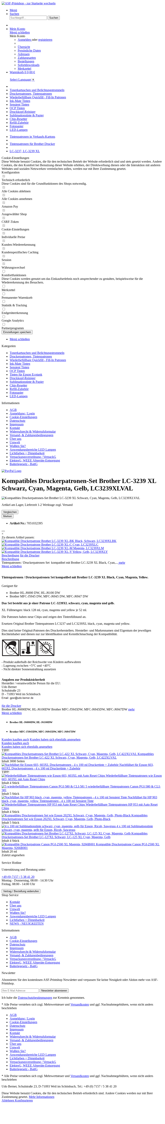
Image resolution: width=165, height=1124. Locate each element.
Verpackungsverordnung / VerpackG (33, 457)
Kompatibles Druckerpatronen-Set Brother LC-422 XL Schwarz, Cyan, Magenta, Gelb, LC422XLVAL (78, 755)
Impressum (17, 424)
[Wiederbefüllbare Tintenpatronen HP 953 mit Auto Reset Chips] (44, 804)
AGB (13, 410)
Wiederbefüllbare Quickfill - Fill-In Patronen (38, 360)
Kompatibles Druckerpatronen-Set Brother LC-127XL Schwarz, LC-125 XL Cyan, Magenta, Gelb (74, 835)
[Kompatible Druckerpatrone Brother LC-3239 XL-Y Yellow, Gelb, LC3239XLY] (55, 551)
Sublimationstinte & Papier (27, 381)
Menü (13, 10)
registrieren (45, 39)
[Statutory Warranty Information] (3, 531)
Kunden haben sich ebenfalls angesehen (55, 739)
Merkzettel (24, 68)
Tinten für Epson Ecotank (26, 374)
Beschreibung (10, 555)
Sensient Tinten (19, 367)
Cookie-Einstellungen (23, 417)
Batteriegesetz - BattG (24, 464)
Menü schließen (20, 32)
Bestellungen (26, 61)
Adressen (24, 54)
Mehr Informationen (41, 1097)
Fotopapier (16, 392)
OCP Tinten (17, 371)
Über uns (15, 438)
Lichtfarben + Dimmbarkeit (27, 453)
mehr (121, 562)
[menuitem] (86, 10)
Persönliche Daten (29, 50)
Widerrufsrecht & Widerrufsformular (33, 431)
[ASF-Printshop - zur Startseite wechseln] (29, 3)
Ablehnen (8, 1100)
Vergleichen (10, 512)
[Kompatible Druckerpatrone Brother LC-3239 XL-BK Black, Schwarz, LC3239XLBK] (59, 541)
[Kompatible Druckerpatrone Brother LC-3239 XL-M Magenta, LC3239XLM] (53, 548)
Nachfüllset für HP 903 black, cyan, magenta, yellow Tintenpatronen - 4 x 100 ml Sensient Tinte (79, 799)
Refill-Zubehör (19, 389)
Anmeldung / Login (22, 413)
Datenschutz (17, 420)
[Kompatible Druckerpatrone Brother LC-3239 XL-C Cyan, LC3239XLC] (50, 544)
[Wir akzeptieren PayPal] (11, 471)
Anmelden (25, 39)
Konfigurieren (24, 1100)
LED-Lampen (19, 396)
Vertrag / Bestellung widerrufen (21, 891)
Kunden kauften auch (15, 739)
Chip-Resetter (18, 385)
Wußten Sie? (18, 446)
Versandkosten (79, 1004)
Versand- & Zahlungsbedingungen (31, 435)
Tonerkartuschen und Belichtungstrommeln (37, 353)
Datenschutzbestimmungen (35, 997)
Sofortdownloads (28, 65)
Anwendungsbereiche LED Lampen (33, 449)
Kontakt (15, 428)
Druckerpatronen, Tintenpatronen (31, 356)
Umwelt (15, 442)
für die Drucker (29, 555)
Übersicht (24, 47)
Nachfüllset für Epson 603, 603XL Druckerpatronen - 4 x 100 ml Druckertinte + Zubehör (78, 766)
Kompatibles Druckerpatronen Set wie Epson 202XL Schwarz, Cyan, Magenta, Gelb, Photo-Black (74, 817)
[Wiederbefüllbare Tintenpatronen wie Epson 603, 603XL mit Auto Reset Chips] (54, 775)
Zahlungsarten (27, 57)
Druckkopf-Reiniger (22, 378)
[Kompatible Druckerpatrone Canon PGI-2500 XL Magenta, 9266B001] (49, 844)
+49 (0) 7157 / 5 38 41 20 (18, 876)
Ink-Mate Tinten (20, 363)
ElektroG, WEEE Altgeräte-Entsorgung (35, 460)
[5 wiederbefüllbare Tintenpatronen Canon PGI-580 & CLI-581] (44, 786)
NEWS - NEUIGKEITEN (27, 923)
